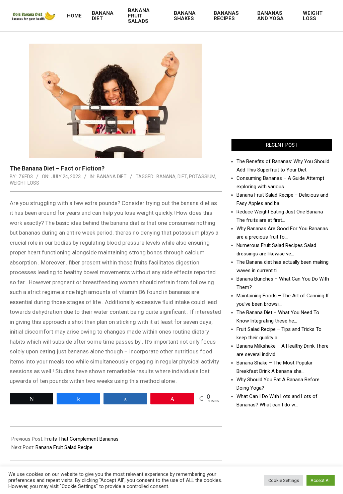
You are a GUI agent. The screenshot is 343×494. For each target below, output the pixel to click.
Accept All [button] (321, 480)
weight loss (24, 183)
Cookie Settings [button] (283, 480)
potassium (202, 176)
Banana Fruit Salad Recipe (64, 447)
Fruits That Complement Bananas (82, 439)
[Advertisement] (281, 86)
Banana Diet (112, 176)
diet (182, 176)
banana (166, 176)
